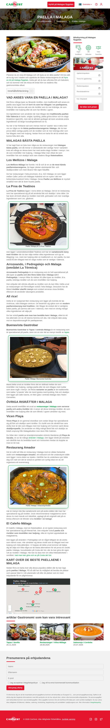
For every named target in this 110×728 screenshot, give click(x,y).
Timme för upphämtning (84, 78)
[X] (101, 719)
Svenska (86, 4)
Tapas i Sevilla (13, 642)
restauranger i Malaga (47, 406)
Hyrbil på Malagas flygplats (60, 4)
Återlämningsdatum (83, 86)
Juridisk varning (68, 719)
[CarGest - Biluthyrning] (14, 8)
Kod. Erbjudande (82, 99)
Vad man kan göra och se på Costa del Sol (33, 555)
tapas (66, 332)
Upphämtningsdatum (83, 73)
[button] (21, 635)
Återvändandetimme (83, 91)
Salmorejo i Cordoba (82, 642)
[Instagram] (96, 719)
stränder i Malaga (36, 438)
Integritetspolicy (95, 702)
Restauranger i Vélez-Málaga (53, 642)
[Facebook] (90, 719)
